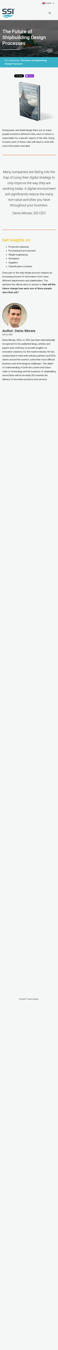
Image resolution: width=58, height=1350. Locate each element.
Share (30, 76)
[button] (48, 3)
